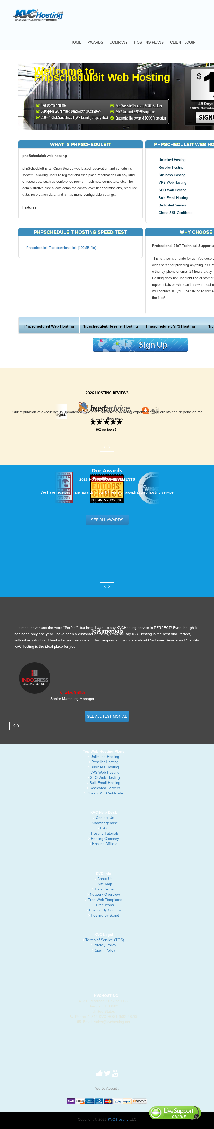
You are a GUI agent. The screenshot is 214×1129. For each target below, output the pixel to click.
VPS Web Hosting (172, 183)
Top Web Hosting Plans (103, 751)
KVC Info (103, 873)
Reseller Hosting (171, 167)
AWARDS (95, 42)
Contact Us (105, 818)
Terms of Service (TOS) (104, 940)
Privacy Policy (104, 945)
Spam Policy (105, 950)
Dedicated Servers (173, 205)
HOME (75, 42)
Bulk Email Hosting (173, 198)
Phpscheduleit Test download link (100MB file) (61, 248)
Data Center (105, 889)
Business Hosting (172, 175)
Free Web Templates (105, 900)
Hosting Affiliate (104, 844)
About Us (104, 879)
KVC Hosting (118, 1119)
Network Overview (105, 894)
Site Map (105, 884)
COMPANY (119, 42)
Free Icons (105, 905)
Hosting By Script (105, 915)
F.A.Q (104, 828)
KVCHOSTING (105, 996)
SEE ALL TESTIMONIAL (107, 716)
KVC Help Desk (103, 812)
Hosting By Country (105, 910)
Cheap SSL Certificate (175, 213)
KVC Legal (103, 934)
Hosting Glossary (105, 838)
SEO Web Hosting (172, 190)
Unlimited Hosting (172, 160)
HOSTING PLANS (149, 42)
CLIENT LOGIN (183, 42)
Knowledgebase (105, 823)
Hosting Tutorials (105, 833)
